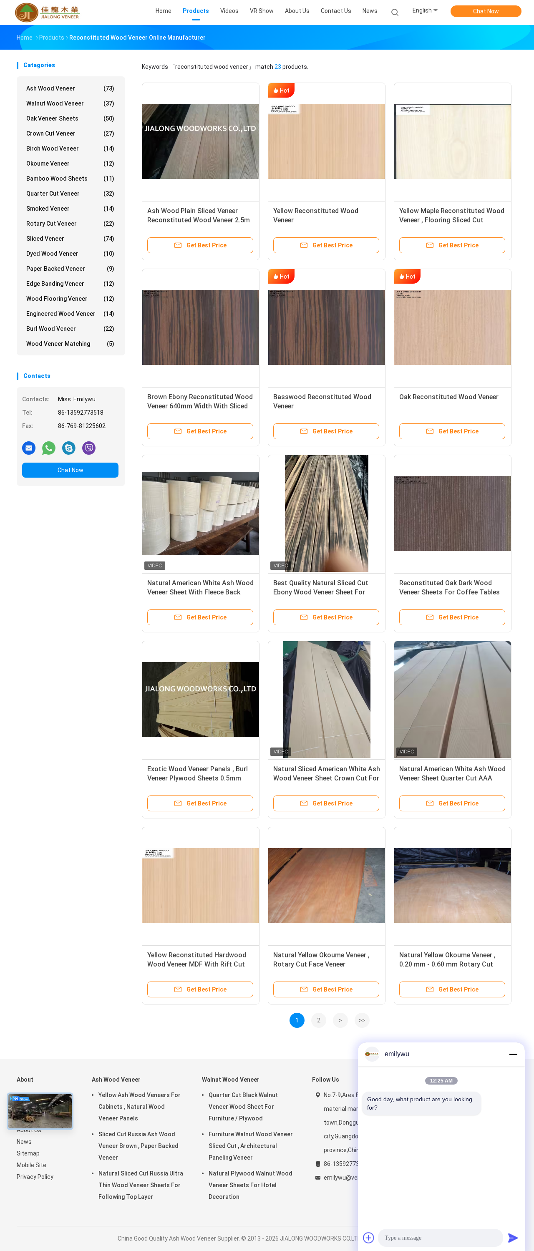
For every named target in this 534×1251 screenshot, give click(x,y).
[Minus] (513, 1054)
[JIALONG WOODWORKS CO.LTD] (49, 13)
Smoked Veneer (70, 208)
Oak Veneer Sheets (70, 118)
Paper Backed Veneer (70, 268)
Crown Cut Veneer (70, 133)
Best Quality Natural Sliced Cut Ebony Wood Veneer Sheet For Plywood (320, 592)
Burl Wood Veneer (70, 328)
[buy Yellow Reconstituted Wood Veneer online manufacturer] (326, 141)
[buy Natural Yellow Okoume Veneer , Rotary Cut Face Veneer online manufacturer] (326, 885)
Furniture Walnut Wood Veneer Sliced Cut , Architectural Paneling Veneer (251, 1146)
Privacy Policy (35, 1176)
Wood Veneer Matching (70, 343)
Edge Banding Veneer (70, 283)
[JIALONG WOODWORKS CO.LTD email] (28, 447)
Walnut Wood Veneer (70, 103)
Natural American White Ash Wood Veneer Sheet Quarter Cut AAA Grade (452, 778)
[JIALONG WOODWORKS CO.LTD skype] (69, 447)
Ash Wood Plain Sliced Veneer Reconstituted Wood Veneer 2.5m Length (198, 220)
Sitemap (28, 1153)
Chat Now (486, 11)
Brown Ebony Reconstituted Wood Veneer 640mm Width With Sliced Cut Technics (200, 406)
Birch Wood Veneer (70, 148)
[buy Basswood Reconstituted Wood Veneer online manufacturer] (326, 327)
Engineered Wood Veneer (70, 313)
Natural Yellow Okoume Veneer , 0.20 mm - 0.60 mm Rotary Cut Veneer (447, 964)
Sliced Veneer (70, 238)
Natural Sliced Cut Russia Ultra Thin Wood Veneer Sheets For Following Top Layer (140, 1185)
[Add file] (369, 1237)
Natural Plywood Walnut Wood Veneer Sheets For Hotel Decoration (250, 1185)
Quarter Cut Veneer (70, 193)
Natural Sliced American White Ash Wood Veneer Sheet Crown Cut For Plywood (326, 778)
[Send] (513, 1237)
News (24, 1141)
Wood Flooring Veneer (70, 298)
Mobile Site (31, 1165)
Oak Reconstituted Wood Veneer (449, 397)
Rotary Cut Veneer (70, 223)
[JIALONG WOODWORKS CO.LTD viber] (89, 447)
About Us (29, 1130)
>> (362, 1020)
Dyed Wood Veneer (70, 253)
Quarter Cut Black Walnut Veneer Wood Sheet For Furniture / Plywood (243, 1107)
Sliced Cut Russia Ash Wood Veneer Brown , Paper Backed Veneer (138, 1146)
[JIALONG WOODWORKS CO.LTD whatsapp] (48, 447)
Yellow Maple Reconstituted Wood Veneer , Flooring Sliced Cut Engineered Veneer (451, 220)
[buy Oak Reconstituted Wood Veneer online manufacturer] (452, 327)
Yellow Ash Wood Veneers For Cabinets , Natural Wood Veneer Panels (139, 1107)
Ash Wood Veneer (70, 88)
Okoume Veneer (70, 163)
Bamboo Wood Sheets (70, 178)
